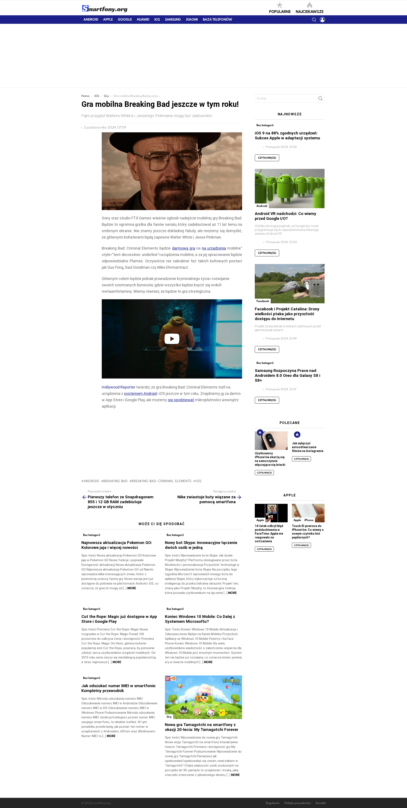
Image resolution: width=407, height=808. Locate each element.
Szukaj (320, 99)
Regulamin (273, 803)
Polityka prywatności (297, 803)
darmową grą (183, 248)
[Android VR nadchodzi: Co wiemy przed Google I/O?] (290, 188)
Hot (297, 434)
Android (91, 19)
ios (199, 481)
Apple (108, 19)
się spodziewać (181, 400)
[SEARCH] (314, 19)
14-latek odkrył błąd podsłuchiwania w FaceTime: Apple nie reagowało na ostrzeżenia (269, 533)
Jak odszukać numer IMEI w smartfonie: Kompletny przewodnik (118, 688)
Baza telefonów (217, 19)
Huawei (143, 19)
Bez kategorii (91, 535)
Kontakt (321, 803)
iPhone (308, 520)
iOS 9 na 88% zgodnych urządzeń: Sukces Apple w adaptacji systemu (287, 135)
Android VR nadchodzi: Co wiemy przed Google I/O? (285, 216)
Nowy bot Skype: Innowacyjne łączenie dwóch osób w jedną (201, 545)
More (131, 588)
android (91, 481)
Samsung (173, 19)
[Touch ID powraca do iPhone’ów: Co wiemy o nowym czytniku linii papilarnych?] (308, 513)
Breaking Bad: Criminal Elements (162, 481)
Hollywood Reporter (118, 387)
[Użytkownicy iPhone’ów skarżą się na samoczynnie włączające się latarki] (271, 440)
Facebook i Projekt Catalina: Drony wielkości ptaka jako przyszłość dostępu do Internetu (287, 314)
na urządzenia (214, 248)
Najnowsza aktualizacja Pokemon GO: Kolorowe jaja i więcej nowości (116, 545)
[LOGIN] (322, 19)
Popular (260, 432)
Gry (169, 717)
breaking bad (115, 481)
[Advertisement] (203, 55)
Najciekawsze (309, 11)
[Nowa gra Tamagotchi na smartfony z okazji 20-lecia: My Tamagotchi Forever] (203, 697)
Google (125, 19)
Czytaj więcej (267, 158)
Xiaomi (192, 19)
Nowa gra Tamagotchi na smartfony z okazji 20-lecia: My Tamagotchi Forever (201, 727)
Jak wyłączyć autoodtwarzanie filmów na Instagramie (307, 447)
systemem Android (140, 393)
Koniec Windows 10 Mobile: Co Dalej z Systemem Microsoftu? (200, 619)
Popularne (280, 11)
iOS (157, 19)
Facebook (262, 301)
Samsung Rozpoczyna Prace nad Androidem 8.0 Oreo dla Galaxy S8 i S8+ (287, 375)
